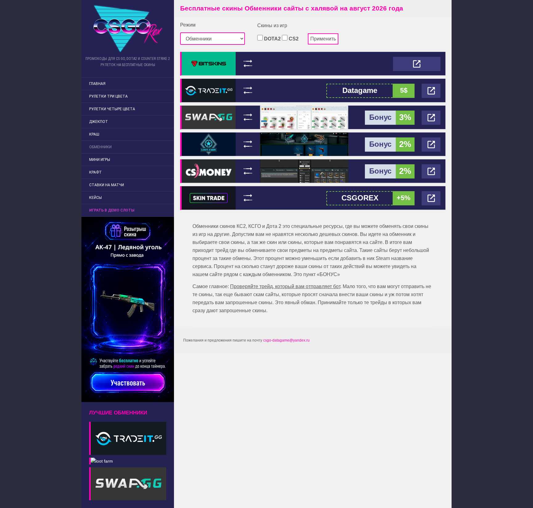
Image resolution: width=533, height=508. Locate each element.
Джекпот (98, 122)
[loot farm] (101, 459)
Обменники (100, 147)
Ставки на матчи (106, 185)
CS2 (293, 38)
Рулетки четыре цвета (112, 109)
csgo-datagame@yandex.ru (286, 340)
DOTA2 (272, 38)
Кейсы (95, 197)
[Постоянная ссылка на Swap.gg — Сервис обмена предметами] (209, 117)
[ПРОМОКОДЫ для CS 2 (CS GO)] (127, 28)
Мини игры (99, 159)
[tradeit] (127, 436)
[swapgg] (127, 482)
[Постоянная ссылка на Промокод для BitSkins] (209, 63)
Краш (94, 134)
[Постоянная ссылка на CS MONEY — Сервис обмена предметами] (209, 170)
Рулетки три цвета (108, 96)
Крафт (95, 172)
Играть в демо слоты (111, 210)
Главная (97, 84)
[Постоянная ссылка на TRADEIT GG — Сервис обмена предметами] (209, 90)
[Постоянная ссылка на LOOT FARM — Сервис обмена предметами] (209, 143)
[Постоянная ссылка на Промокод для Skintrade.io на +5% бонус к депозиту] (209, 197)
